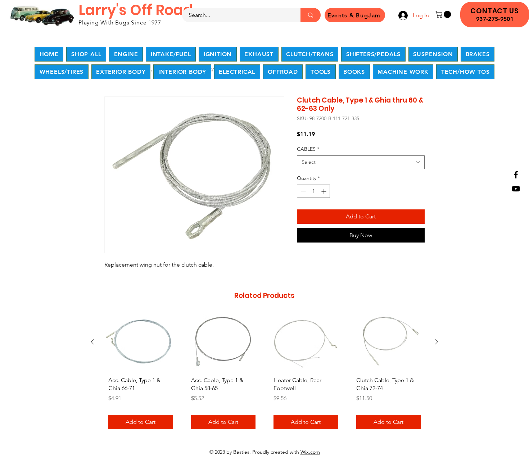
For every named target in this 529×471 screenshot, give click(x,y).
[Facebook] (516, 175)
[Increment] (324, 191)
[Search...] (310, 15)
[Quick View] (140, 342)
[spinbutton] (313, 191)
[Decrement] (302, 191)
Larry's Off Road (135, 10)
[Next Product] (436, 342)
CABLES (308, 149)
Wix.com (310, 452)
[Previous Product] (92, 342)
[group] (264, 374)
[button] (444, 14)
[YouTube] (516, 189)
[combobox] (361, 162)
